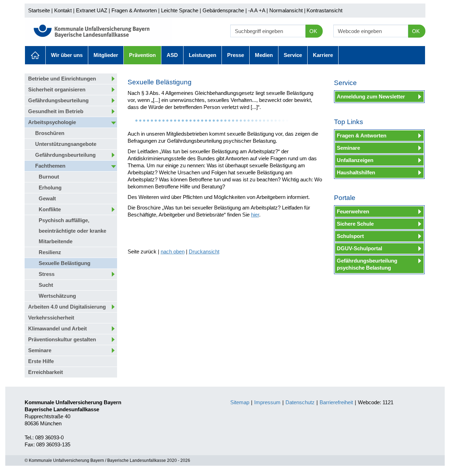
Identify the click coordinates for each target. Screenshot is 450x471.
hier (255, 215)
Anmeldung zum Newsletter (371, 96)
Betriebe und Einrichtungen (62, 79)
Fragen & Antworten (134, 10)
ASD (172, 55)
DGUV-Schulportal (359, 248)
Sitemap (239, 402)
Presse (235, 55)
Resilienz (50, 252)
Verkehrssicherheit (51, 318)
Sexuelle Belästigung (64, 263)
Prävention (142, 55)
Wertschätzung (57, 296)
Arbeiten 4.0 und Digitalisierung (67, 307)
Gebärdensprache (223, 10)
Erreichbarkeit (45, 372)
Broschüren (49, 133)
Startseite (39, 10)
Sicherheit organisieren (56, 89)
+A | (262, 10)
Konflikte (50, 209)
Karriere (323, 55)
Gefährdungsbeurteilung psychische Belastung (367, 264)
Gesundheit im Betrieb (55, 111)
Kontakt (63, 10)
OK (313, 31)
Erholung (50, 188)
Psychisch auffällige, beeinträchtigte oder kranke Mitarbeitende (72, 230)
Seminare (39, 350)
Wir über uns (67, 55)
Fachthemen (50, 166)
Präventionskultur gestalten (62, 339)
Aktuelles (35, 55)
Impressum (267, 402)
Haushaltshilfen (356, 172)
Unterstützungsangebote (65, 144)
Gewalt (47, 198)
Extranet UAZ (91, 10)
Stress (46, 274)
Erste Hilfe (41, 361)
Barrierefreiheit (336, 402)
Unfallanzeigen (355, 160)
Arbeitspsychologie (52, 122)
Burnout (49, 177)
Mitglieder (106, 55)
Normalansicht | (287, 10)
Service (293, 55)
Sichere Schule (355, 224)
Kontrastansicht (324, 10)
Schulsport (350, 236)
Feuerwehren (353, 211)
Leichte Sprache (179, 10)
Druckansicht (204, 251)
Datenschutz (300, 402)
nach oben (173, 251)
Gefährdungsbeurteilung (58, 100)
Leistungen (202, 55)
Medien (264, 55)
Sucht (46, 285)
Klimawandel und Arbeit (57, 328)
